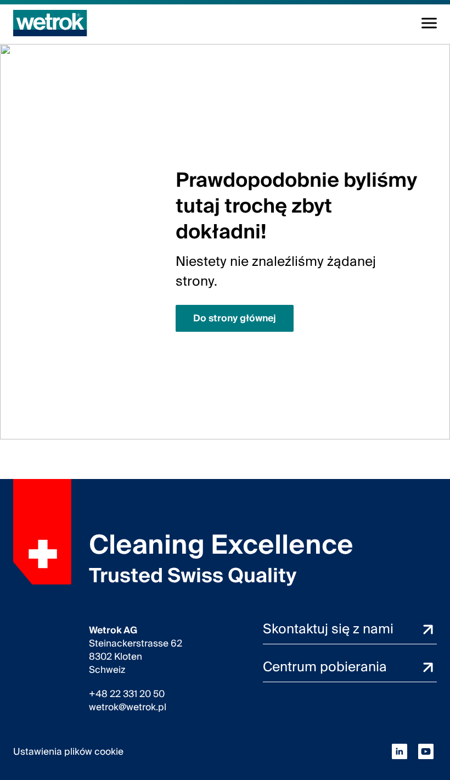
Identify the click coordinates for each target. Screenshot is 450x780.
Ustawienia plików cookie (68, 752)
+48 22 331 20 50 (127, 694)
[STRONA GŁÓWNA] (50, 23)
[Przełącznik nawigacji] (429, 23)
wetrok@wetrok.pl (127, 707)
